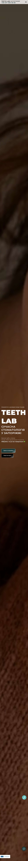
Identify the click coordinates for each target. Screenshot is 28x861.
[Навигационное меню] (26, 2)
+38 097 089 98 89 (8, 3)
